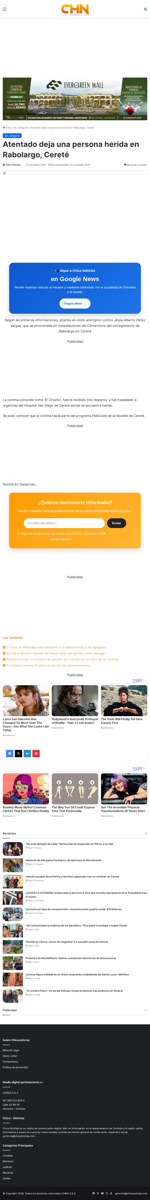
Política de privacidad (15, 1067)
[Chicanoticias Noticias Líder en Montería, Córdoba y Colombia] (75, 9)
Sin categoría (21, 127)
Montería (8, 1161)
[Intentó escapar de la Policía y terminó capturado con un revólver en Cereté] (13, 881)
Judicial (7, 1167)
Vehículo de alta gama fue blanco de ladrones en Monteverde (63, 860)
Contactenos (10, 1061)
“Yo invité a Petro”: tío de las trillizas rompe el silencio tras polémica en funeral (74, 990)
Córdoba (8, 1155)
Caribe (6, 1178)
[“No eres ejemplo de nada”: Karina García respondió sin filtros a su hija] (13, 849)
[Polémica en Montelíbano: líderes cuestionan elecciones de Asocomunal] (13, 963)
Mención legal (11, 1050)
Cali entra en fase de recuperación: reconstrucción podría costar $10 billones (74, 909)
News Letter (10, 1055)
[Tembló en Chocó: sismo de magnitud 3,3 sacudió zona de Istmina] (13, 947)
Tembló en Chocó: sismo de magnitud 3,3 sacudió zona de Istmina (67, 941)
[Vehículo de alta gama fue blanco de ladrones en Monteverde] (13, 865)
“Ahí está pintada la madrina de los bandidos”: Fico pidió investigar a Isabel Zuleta (76, 925)
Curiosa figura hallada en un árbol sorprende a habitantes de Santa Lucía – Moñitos (77, 974)
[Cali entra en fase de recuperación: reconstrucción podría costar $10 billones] (13, 914)
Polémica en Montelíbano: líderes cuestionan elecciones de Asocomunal (71, 958)
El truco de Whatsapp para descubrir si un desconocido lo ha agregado (56, 647)
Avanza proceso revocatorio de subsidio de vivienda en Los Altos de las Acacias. (62, 659)
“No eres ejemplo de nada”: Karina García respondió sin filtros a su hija (69, 843)
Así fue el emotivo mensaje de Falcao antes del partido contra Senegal (55, 653)
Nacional (8, 1172)
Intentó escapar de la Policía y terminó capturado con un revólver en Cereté (72, 876)
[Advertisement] (75, 49)
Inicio (8, 127)
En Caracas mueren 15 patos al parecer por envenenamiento (48, 665)
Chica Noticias (13, 164)
